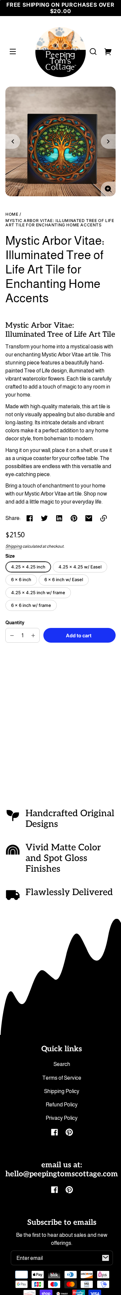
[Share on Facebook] (29, 518)
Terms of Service (61, 1078)
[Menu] (12, 51)
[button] (93, 51)
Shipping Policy (61, 1091)
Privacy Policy (62, 1118)
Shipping (13, 546)
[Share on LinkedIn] (59, 518)
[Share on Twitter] (44, 518)
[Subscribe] (105, 1258)
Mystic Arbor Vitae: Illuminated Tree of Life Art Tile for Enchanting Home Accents (59, 222)
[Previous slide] (12, 141)
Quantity (15, 622)
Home (11, 214)
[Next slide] (108, 141)
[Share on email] (88, 518)
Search (61, 1064)
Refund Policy (62, 1104)
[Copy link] (103, 518)
